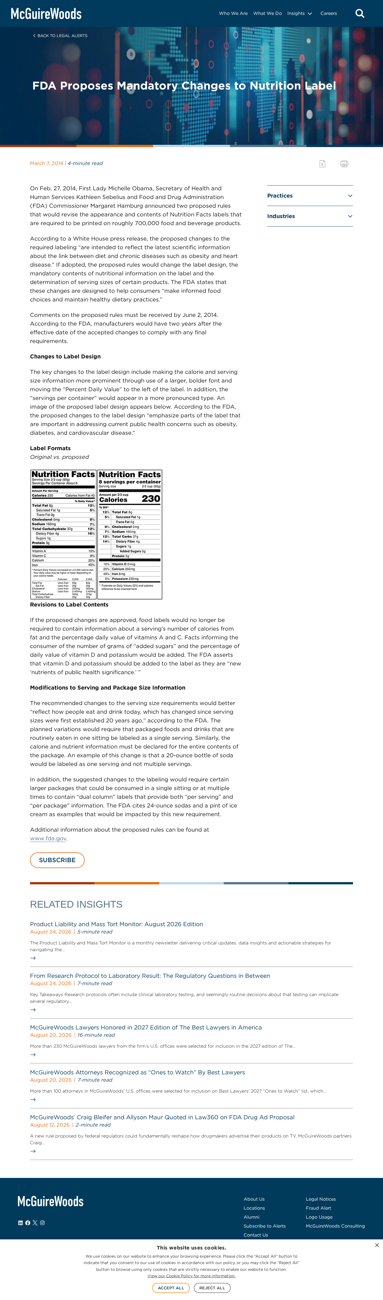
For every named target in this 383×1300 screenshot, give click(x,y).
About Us (254, 1199)
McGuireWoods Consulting (335, 1226)
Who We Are (233, 13)
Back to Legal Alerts (62, 35)
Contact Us (256, 1235)
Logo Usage (319, 1217)
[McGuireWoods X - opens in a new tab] (35, 1222)
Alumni (251, 1217)
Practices (280, 195)
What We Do (267, 13)
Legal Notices (321, 1199)
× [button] (377, 1245)
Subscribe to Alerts (265, 1226)
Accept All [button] (171, 1288)
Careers (328, 13)
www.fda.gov (48, 838)
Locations (254, 1208)
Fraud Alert (318, 1208)
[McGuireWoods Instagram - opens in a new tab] (42, 1222)
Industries (281, 216)
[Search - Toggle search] (360, 13)
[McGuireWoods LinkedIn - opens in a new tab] (20, 1222)
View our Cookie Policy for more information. (191, 1276)
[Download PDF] (322, 163)
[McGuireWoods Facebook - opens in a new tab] (27, 1222)
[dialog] (191, 1269)
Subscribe (57, 860)
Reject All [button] (212, 1288)
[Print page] (344, 163)
